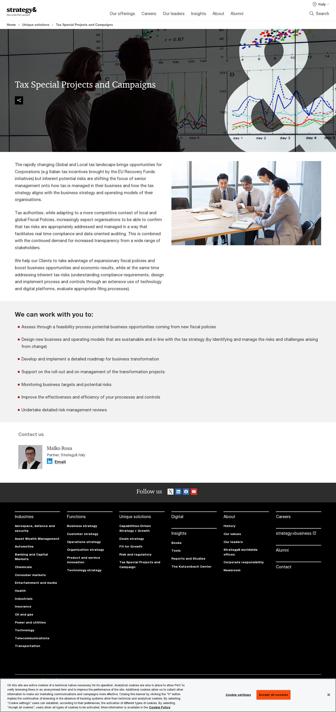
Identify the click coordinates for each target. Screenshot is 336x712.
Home (11, 24)
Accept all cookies (273, 694)
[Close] (329, 695)
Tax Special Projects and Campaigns (84, 24)
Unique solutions (35, 24)
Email (60, 462)
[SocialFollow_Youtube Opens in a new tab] (194, 492)
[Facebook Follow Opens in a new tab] (186, 492)
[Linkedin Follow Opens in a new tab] (49, 461)
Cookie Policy (159, 707)
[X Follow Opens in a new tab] (170, 492)
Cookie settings (238, 694)
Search (322, 13)
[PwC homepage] (22, 11)
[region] (168, 695)
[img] (19, 100)
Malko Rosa (59, 448)
